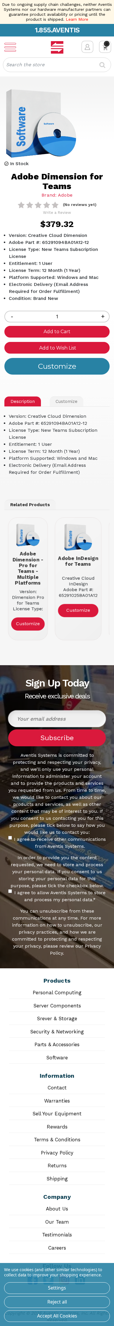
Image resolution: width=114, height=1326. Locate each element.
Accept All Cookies (57, 1316)
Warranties (57, 1101)
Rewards (57, 1127)
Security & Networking (57, 1032)
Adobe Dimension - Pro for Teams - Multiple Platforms (27, 568)
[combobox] (57, 64)
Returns (57, 1165)
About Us (57, 1209)
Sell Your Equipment (57, 1114)
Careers (57, 1248)
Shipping (57, 1179)
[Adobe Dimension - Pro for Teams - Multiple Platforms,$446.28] (27, 535)
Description (23, 401)
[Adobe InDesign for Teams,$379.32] (78, 537)
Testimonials (57, 1235)
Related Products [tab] (30, 504)
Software (57, 1058)
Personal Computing (57, 992)
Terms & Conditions (57, 1139)
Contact (57, 1088)
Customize (66, 401)
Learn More (77, 19)
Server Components (57, 1006)
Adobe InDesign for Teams (78, 561)
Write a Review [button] (57, 212)
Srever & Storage (57, 1018)
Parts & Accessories (57, 1044)
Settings (57, 1288)
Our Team (57, 1222)
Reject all (57, 1302)
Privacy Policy (57, 1153)
